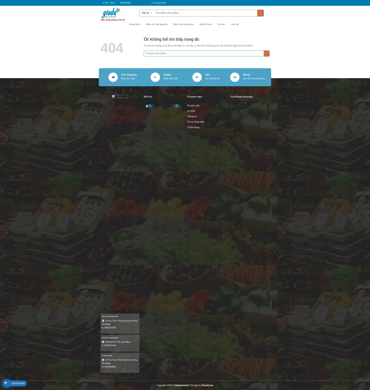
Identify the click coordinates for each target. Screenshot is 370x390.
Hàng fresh (134, 24)
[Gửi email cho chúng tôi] (268, 3)
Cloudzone (208, 385)
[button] (176, 105)
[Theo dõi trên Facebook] (265, 3)
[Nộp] (260, 13)
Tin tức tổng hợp (195, 122)
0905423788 (110, 345)
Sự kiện (191, 111)
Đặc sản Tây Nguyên (157, 24)
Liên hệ (234, 24)
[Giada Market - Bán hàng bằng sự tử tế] (114, 13)
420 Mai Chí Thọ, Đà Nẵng (117, 342)
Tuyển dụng (193, 127)
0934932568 (110, 366)
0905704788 (110, 327)
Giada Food (206, 24)
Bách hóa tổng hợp (184, 24)
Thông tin (192, 116)
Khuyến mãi (193, 105)
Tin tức (221, 24)
